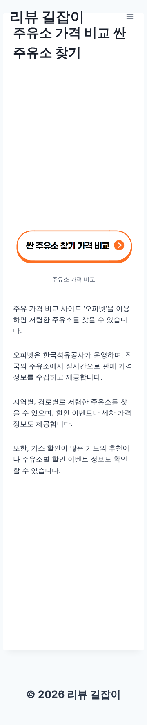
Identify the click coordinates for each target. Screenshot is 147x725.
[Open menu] (129, 16)
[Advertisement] (73, 149)
